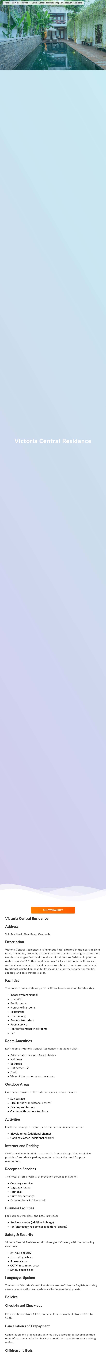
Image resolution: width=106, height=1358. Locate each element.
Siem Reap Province (20, 3)
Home (6, 3)
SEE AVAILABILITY (53, 910)
